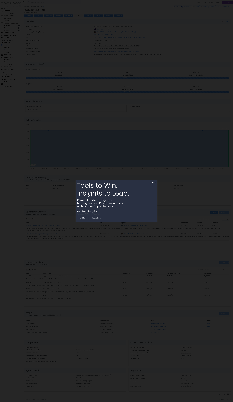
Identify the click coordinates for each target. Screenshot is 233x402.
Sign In (154, 182)
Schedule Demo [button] (96, 218)
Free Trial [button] (82, 218)
